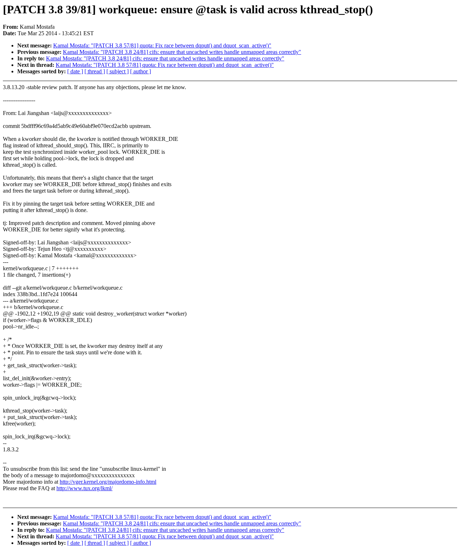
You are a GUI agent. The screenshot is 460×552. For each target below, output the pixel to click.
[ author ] (140, 71)
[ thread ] (94, 71)
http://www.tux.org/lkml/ (84, 488)
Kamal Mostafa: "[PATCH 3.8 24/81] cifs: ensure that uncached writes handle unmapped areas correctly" (182, 52)
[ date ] (75, 71)
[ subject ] (117, 71)
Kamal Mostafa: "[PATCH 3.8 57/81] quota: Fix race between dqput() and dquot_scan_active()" (162, 45)
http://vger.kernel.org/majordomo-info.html (108, 482)
